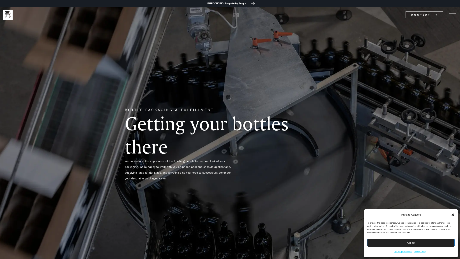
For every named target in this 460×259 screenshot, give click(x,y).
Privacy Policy (420, 251)
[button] (453, 215)
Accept (411, 242)
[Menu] (452, 14)
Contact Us (424, 15)
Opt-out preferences (403, 251)
